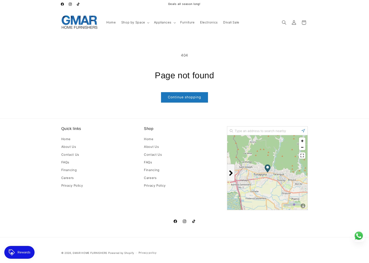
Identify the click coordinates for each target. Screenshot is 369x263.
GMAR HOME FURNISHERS (90, 252)
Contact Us (70, 154)
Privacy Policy (72, 185)
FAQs (65, 162)
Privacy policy (148, 252)
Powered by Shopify (121, 252)
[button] (135, 22)
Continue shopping (184, 97)
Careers (67, 178)
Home (66, 139)
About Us (68, 147)
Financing (69, 170)
